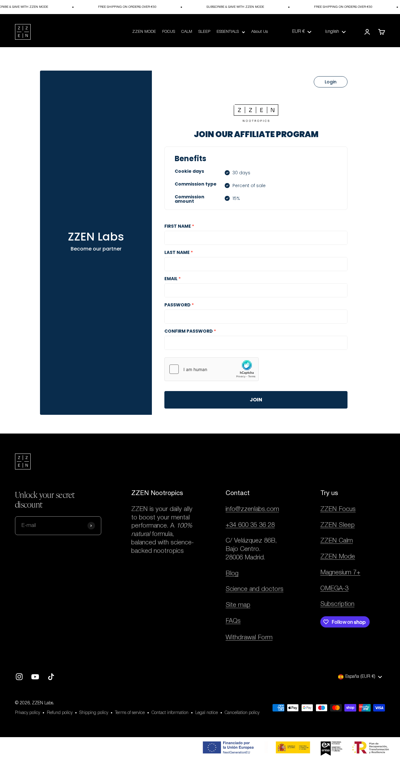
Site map (238, 605)
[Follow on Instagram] (19, 676)
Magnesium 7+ (340, 573)
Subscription (337, 604)
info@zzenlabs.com (252, 509)
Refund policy (59, 713)
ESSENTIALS (228, 31)
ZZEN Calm (336, 541)
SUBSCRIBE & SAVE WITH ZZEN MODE (231, 7)
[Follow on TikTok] (51, 676)
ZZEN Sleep (337, 525)
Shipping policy (93, 713)
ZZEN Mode (337, 557)
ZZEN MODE (144, 31)
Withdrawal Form (249, 638)
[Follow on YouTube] (35, 676)
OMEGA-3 (334, 589)
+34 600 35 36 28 (250, 525)
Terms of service (130, 713)
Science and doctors (254, 589)
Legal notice (206, 713)
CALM (186, 31)
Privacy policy (27, 713)
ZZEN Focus (338, 509)
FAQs (233, 621)
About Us (259, 31)
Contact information (170, 713)
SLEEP (204, 31)
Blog (232, 574)
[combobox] (301, 32)
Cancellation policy (242, 713)
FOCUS (168, 31)
